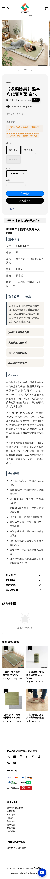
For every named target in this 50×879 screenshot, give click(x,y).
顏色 (8, 142)
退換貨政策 (34, 873)
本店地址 (11, 814)
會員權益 (11, 811)
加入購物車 (25, 200)
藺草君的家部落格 (15, 808)
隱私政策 (24, 873)
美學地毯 (11, 821)
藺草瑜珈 (11, 824)
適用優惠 (10, 121)
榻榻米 (10, 818)
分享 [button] (12, 208)
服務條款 (15, 873)
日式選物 (11, 831)
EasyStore (38, 868)
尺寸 (8, 167)
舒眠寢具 (11, 828)
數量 (8, 180)
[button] (3, 9)
